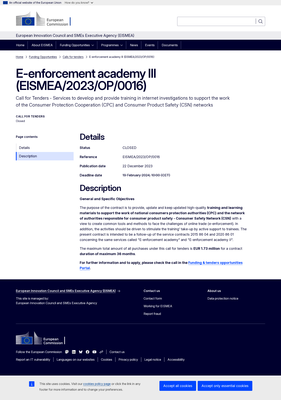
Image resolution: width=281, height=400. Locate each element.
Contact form (153, 298)
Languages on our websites (76, 359)
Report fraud (152, 314)
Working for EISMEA (158, 306)
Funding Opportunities (75, 45)
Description (28, 156)
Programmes (110, 45)
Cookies (106, 359)
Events (150, 45)
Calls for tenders (73, 56)
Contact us (117, 352)
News (134, 45)
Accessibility (176, 359)
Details (24, 148)
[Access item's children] (94, 45)
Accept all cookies (177, 386)
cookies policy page (97, 384)
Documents (170, 45)
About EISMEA (42, 45)
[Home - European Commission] (47, 19)
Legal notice (152, 359)
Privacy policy (128, 359)
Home (20, 45)
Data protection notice (222, 298)
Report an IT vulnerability (33, 359)
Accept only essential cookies (225, 386)
